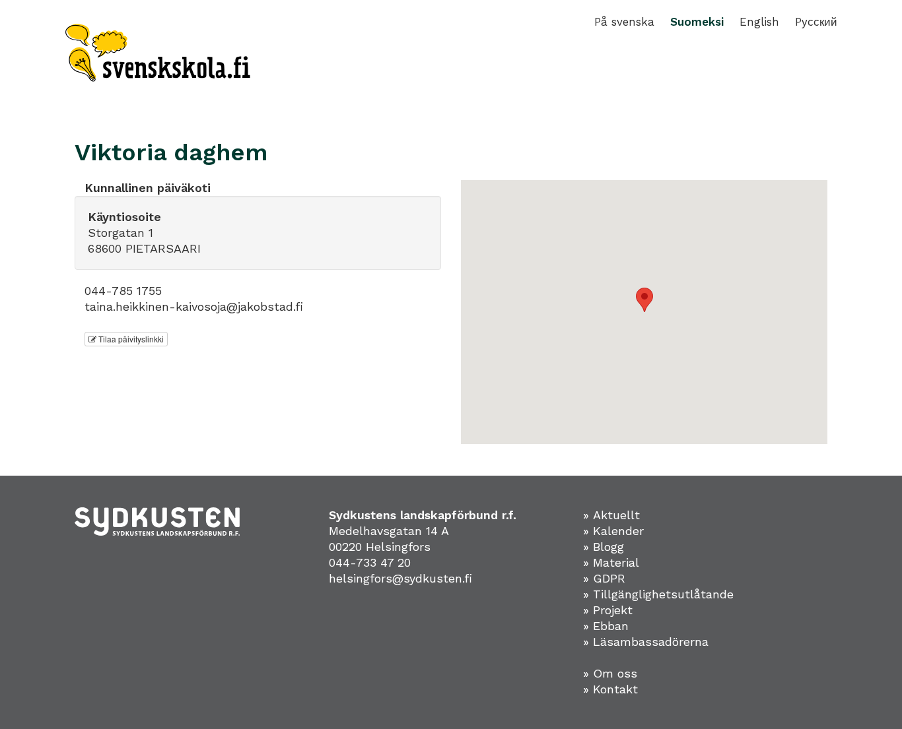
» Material (611, 562)
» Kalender (613, 531)
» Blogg (603, 547)
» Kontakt (610, 689)
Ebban (611, 626)
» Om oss (610, 673)
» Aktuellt (611, 515)
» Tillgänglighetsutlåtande (658, 594)
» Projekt (608, 610)
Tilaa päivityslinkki (130, 338)
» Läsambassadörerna (646, 642)
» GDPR (604, 578)
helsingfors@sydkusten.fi (400, 578)
